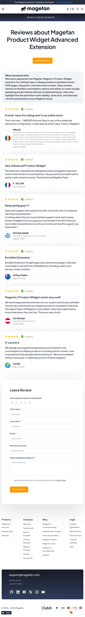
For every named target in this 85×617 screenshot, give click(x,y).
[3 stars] (21, 403)
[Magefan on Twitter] (30, 592)
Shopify (46, 555)
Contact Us (28, 558)
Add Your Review (42, 60)
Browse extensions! (64, 2)
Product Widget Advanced (41, 17)
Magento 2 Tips (49, 543)
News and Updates (51, 535)
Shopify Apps (7, 531)
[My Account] (82, 9)
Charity (26, 554)
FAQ (71, 547)
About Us (27, 524)
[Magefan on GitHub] (11, 592)
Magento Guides (50, 539)
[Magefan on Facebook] (24, 592)
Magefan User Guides (52, 531)
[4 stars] (25, 403)
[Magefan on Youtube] (43, 592)
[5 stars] (30, 403)
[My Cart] (72, 9)
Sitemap (5, 535)
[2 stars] (16, 403)
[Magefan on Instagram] (36, 592)
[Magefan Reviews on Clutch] (47, 608)
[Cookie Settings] (71, 612)
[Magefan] (35, 9)
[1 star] (12, 403)
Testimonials (28, 528)
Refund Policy (75, 531)
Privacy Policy (61, 480)
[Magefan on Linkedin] (17, 592)
